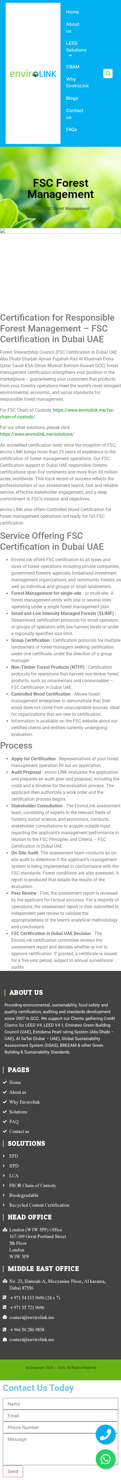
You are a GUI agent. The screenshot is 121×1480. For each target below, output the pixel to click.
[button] (108, 73)
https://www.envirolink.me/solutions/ (37, 434)
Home (37, 208)
